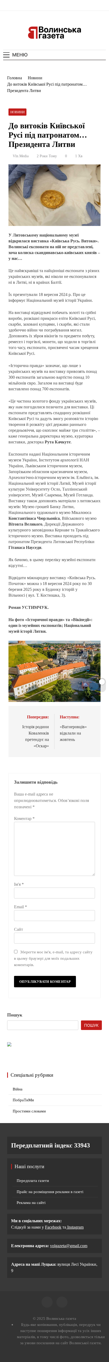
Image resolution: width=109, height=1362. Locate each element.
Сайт (18, 929)
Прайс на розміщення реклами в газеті (50, 1192)
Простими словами (29, 1111)
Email (20, 907)
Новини (17, 112)
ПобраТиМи (23, 1100)
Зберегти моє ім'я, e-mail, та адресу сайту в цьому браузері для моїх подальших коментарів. (53, 958)
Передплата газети (33, 1180)
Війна (17, 1089)
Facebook (53, 1227)
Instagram (75, 1227)
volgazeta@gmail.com (68, 1245)
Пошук (14, 1015)
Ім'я (19, 884)
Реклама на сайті (31, 1203)
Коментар (24, 818)
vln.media (21, 156)
